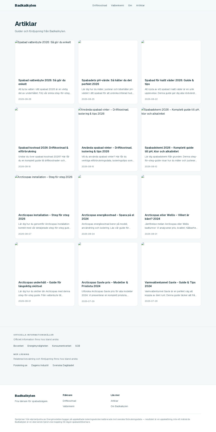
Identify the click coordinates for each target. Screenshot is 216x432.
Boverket (18, 345)
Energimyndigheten (38, 345)
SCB (77, 345)
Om (130, 5)
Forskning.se (20, 365)
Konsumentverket (61, 345)
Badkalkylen (25, 5)
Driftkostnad (99, 5)
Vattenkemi (117, 5)
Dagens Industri (40, 365)
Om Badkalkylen (119, 406)
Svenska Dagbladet (63, 365)
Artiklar (140, 5)
